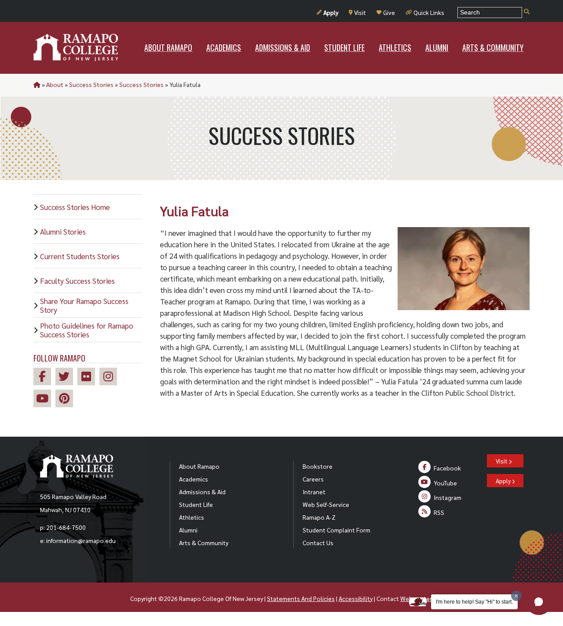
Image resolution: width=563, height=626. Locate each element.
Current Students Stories (80, 256)
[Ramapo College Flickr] (88, 377)
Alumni (188, 530)
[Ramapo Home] (75, 47)
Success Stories (91, 84)
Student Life (196, 504)
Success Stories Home (75, 207)
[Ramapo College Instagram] (110, 377)
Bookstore (318, 466)
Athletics (191, 517)
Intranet (314, 492)
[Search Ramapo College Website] (527, 12)
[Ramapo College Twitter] (66, 377)
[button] (539, 602)
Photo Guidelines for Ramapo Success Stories (86, 330)
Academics (193, 479)
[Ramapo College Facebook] (44, 377)
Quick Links (428, 12)
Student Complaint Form (336, 530)
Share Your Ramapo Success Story (84, 305)
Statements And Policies (301, 598)
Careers (313, 479)
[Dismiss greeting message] (516, 595)
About (54, 84)
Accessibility (356, 598)
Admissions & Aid (202, 492)
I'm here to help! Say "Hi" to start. (474, 601)
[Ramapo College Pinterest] (66, 399)
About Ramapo (199, 466)
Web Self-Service (326, 504)
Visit (360, 12)
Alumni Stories (63, 231)
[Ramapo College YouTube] (44, 399)
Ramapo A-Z (319, 517)
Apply (330, 12)
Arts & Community (203, 542)
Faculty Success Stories (77, 280)
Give (389, 12)
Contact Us (318, 542)
